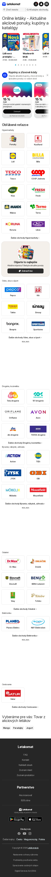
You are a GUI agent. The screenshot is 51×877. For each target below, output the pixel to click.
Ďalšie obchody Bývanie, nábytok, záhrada (24, 503)
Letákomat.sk (33, 848)
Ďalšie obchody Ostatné (24, 609)
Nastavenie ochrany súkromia (25, 854)
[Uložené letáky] (36, 4)
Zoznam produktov (25, 775)
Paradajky (18, 728)
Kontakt (25, 760)
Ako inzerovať (25, 795)
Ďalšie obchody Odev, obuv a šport (24, 337)
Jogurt (29, 728)
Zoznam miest (25, 770)
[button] (41, 4)
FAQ (25, 754)
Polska (42, 839)
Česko (19, 839)
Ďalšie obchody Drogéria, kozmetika (24, 443)
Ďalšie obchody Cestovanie (24, 707)
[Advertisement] (25, 362)
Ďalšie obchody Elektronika (24, 635)
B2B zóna (25, 800)
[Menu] (46, 4)
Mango (6, 728)
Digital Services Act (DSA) (25, 871)
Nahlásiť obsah (25, 765)
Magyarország (30, 839)
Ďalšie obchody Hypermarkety (24, 238)
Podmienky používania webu (25, 860)
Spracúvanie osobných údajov (25, 865)
